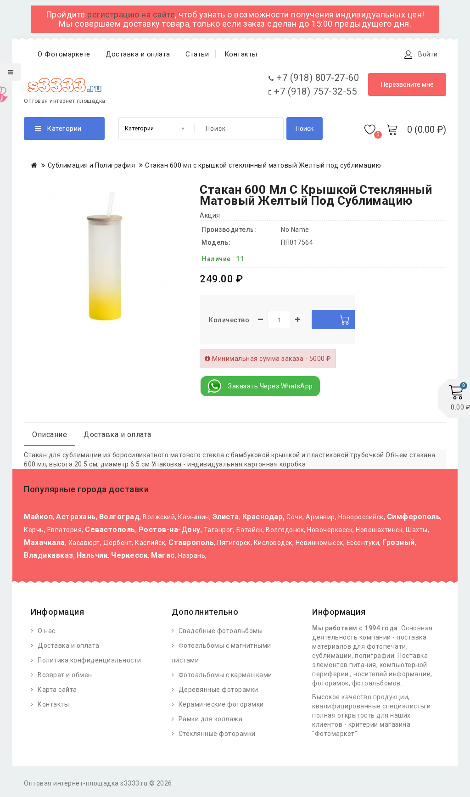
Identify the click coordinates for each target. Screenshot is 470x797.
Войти (428, 54)
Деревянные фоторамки (218, 689)
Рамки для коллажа (211, 719)
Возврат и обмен (65, 675)
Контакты (240, 54)
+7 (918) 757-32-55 (314, 91)
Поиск (304, 128)
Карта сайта (57, 689)
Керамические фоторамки (221, 704)
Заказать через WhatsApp (270, 386)
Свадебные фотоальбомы (221, 630)
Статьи (197, 54)
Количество (229, 320)
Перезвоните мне (407, 84)
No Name (295, 229)
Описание (49, 434)
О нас (47, 630)
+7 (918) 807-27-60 (316, 77)
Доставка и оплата (138, 54)
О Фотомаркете (64, 54)
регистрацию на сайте (131, 14)
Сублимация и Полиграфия (91, 165)
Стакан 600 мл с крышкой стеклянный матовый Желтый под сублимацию (263, 165)
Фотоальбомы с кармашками (225, 675)
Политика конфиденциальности (89, 660)
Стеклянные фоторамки (217, 733)
